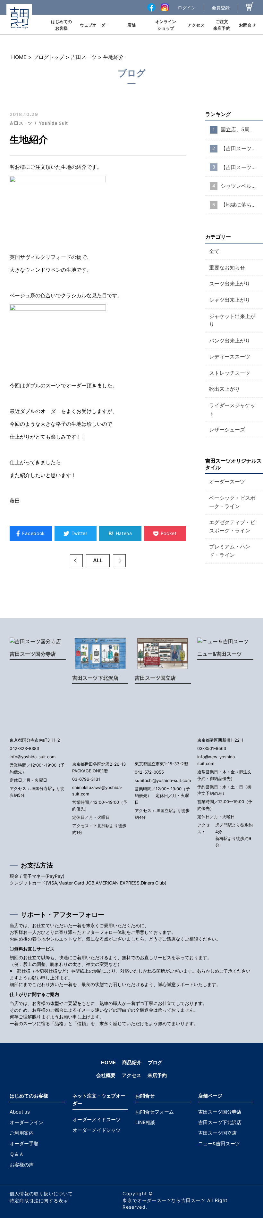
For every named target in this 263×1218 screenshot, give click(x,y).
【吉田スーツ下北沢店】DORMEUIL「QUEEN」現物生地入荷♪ (242, 167)
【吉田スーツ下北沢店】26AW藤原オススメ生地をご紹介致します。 (242, 148)
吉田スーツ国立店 (155, 678)
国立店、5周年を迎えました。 (242, 129)
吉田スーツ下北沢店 (95, 678)
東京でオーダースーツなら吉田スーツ (164, 1200)
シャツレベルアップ (242, 186)
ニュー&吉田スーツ (219, 654)
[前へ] (76, 560)
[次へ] (119, 560)
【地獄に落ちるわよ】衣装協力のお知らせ (242, 205)
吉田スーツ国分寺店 (33, 654)
